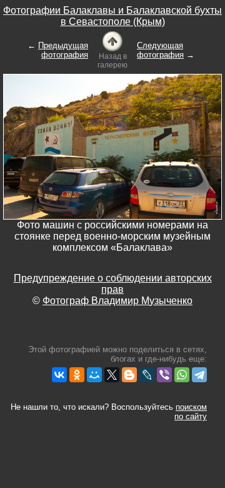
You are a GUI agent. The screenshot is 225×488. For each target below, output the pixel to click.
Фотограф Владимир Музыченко (117, 300)
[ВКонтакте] (59, 374)
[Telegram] (199, 374)
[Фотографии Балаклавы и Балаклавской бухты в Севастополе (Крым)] (112, 40)
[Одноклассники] (76, 374)
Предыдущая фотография (63, 50)
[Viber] (164, 374)
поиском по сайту (190, 411)
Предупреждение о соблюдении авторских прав (113, 284)
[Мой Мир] (94, 374)
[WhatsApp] (181, 374)
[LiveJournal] (146, 374)
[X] (111, 374)
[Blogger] (129, 374)
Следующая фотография (160, 50)
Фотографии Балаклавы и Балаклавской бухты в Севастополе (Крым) (112, 16)
